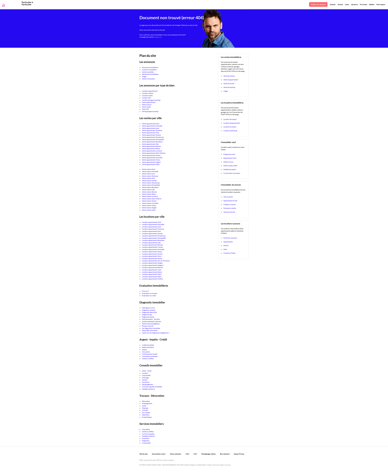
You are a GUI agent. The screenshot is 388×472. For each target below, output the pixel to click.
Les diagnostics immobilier (151, 328)
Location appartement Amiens (152, 279)
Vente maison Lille (148, 189)
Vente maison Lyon (148, 174)
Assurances (146, 352)
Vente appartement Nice (150, 133)
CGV (195, 454)
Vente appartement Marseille (152, 126)
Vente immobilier (148, 72)
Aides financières (148, 347)
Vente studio (146, 107)
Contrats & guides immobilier (152, 387)
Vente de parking (229, 87)
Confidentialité (201, 465)
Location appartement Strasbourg (153, 236)
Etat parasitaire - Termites (151, 319)
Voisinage (145, 378)
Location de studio (229, 127)
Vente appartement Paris (150, 124)
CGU (187, 454)
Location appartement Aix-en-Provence (156, 261)
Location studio (147, 95)
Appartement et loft (230, 201)
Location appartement (149, 91)
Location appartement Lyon (151, 227)
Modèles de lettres (148, 389)
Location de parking (230, 131)
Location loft (146, 98)
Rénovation (146, 401)
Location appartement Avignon (152, 265)
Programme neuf (229, 154)
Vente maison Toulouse (150, 176)
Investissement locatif (149, 354)
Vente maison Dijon (149, 210)
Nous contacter (175, 454)
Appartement (228, 242)
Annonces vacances (230, 238)
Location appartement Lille (151, 243)
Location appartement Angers (152, 263)
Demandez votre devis (149, 330)
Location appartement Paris (151, 222)
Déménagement (147, 384)
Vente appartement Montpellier (153, 139)
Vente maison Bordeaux (150, 187)
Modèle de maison (229, 169)
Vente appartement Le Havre (152, 151)
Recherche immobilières (150, 74)
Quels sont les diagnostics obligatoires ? (155, 333)
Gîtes (225, 249)
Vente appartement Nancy (151, 160)
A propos (228, 465)
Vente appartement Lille (150, 144)
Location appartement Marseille (153, 224)
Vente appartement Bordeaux (152, 142)
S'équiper (145, 408)
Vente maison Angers (149, 208)
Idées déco (145, 415)
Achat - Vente (146, 371)
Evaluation (145, 438)
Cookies (209, 465)
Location (145, 373)
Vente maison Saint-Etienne (151, 199)
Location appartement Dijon (152, 276)
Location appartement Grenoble (153, 249)
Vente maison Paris (148, 169)
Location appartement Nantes (152, 233)
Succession (146, 382)
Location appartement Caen (151, 270)
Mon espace (380, 4)
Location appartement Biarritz (152, 267)
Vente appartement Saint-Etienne (153, 153)
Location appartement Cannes (152, 247)
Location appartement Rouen (152, 258)
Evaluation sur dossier (149, 293)
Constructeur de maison (231, 173)
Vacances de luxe (229, 212)
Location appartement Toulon (152, 254)
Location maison (147, 93)
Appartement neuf (229, 158)
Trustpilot (171, 460)
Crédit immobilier (148, 345)
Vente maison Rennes (149, 192)
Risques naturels (147, 326)
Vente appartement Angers (151, 162)
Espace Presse (239, 454)
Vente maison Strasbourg (150, 183)
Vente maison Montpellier (151, 185)
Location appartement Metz (151, 274)
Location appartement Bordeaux (153, 240)
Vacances (354, 4)
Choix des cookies (218, 465)
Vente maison (146, 105)
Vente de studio (228, 83)
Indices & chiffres (148, 358)
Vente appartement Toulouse (152, 130)
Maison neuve (228, 162)
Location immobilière (149, 70)
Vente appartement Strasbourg (152, 137)
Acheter (333, 4)
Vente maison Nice (148, 178)
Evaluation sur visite (149, 296)
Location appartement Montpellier (154, 238)
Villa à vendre (228, 197)
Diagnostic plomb (148, 317)
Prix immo (363, 4)
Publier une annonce (318, 4)
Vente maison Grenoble (150, 203)
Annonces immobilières (150, 67)
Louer (347, 4)
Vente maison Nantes (149, 180)
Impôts (144, 349)
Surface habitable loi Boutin (151, 321)
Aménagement (147, 403)
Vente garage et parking (150, 111)
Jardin (144, 406)
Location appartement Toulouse (153, 229)
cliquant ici (157, 37)
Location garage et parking (151, 100)
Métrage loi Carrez (148, 308)
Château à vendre (229, 204)
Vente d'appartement (230, 80)
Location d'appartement (231, 123)
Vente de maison (229, 76)
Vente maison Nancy (149, 205)
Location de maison (230, 119)
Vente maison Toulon (149, 201)
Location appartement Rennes (152, 245)
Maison (226, 245)
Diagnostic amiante (148, 310)
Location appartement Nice (151, 231)
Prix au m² (145, 291)
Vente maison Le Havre (150, 196)
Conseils (145, 410)
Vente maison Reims (149, 194)
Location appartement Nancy (152, 252)
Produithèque (147, 417)
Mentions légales (190, 465)
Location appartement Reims (152, 272)
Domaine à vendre (229, 208)
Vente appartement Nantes (151, 135)
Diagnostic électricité (149, 312)
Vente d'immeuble (148, 79)
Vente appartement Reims (151, 148)
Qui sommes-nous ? (159, 454)
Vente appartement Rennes (151, 146)
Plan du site (143, 454)
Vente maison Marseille (150, 171)
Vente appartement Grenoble (152, 158)
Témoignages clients (208, 454)
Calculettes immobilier (150, 356)
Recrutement (225, 454)
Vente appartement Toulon (151, 155)
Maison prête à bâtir (230, 165)
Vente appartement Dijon (151, 164)
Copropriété (146, 375)
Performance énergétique (151, 324)
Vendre (340, 4)
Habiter (372, 4)
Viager (144, 76)
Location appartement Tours (152, 256)
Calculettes (146, 429)
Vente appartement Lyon (150, 128)
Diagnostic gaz (147, 315)
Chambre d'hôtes (229, 253)
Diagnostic (145, 441)
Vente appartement (149, 102)
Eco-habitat (146, 412)
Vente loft (145, 109)
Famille (144, 380)
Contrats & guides (148, 434)
